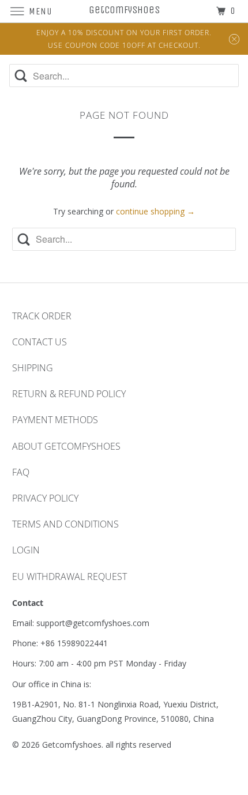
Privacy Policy (45, 498)
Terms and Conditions (65, 524)
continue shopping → (155, 211)
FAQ (20, 472)
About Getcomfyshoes (66, 446)
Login (26, 550)
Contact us (39, 342)
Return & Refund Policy (69, 393)
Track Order (42, 316)
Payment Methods (55, 419)
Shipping (32, 367)
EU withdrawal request (69, 576)
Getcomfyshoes (72, 744)
